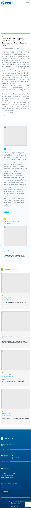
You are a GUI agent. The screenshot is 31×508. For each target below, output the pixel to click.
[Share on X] (4, 115)
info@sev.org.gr (9, 477)
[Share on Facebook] (7, 115)
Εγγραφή (5, 491)
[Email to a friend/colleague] (14, 115)
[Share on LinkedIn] (11, 115)
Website (6, 211)
